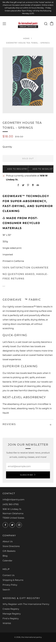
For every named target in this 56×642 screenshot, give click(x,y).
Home (26, 38)
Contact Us (8, 575)
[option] (28, 80)
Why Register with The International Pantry (26, 604)
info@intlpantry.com (13, 499)
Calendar (7, 560)
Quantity (7, 146)
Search (6, 589)
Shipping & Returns (13, 580)
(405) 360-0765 (11, 504)
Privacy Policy (10, 584)
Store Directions (11, 546)
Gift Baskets (9, 551)
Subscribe (26, 475)
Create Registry (11, 608)
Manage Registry (12, 613)
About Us (7, 541)
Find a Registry (11, 618)
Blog (5, 555)
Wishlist (7, 623)
